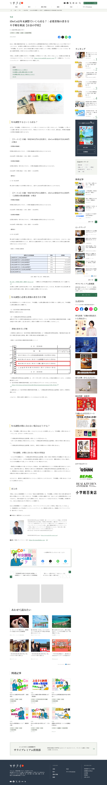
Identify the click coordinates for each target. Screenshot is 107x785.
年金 (18, 33)
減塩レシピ (80, 167)
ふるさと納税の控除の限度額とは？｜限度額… (40, 695)
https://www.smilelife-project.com (49, 535)
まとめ (14, 77)
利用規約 (86, 775)
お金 (22, 33)
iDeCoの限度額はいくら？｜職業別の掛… (19, 724)
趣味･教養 (43, 7)
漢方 (83, 171)
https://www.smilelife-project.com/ (44, 58)
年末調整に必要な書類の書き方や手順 (22, 72)
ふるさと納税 (35, 701)
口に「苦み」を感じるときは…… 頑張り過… (91, 183)
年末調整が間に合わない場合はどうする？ (24, 74)
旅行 (29, 7)
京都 (79, 171)
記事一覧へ (91, 221)
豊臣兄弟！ (80, 165)
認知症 (92, 167)
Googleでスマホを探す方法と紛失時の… (91, 214)
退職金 (59, 728)
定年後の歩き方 (81, 169)
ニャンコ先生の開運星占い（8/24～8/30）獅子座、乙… (91, 93)
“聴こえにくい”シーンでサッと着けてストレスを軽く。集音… (91, 54)
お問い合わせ (87, 777)
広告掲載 (86, 773)
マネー (20, 10)
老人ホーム (89, 169)
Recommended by (61, 664)
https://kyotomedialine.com (37, 540)
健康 (58, 7)
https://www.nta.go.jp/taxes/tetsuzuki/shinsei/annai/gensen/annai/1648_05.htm (34, 385)
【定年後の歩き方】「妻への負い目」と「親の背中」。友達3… (91, 112)
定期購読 (85, 152)
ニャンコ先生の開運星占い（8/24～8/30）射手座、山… (91, 64)
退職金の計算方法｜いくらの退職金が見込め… (61, 724)
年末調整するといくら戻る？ (20, 70)
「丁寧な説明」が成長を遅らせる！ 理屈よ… (91, 191)
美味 (16, 7)
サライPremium (70, 772)
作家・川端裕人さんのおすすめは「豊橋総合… (91, 199)
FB (46, 540)
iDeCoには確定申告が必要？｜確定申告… (19, 695)
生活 (71, 7)
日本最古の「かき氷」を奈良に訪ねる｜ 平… (91, 206)
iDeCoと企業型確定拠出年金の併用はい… (61, 695)
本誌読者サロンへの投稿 (89, 768)
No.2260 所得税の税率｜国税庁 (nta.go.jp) (21, 282)
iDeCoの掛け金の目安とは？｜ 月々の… (40, 724)
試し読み (85, 147)
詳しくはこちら (86, 295)
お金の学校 (26, 10)
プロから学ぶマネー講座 (42, 699)
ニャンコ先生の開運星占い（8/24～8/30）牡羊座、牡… (91, 83)
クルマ (86, 165)
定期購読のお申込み (88, 771)
